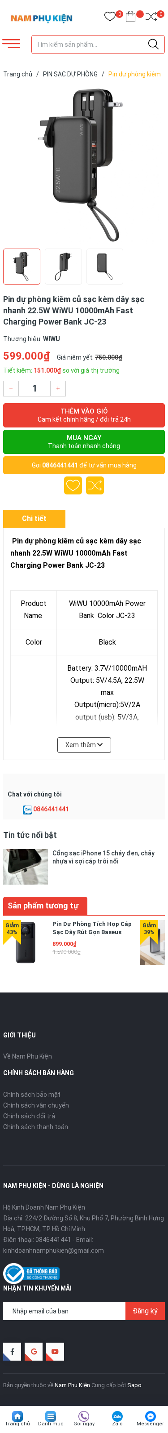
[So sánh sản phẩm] (151, 18)
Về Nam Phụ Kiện (27, 1056)
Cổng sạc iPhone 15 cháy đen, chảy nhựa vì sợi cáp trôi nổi (103, 857)
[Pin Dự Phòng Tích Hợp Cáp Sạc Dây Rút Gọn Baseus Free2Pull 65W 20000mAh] (25, 942)
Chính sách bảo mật (31, 1094)
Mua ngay (84, 441)
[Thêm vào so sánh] (95, 485)
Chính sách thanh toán (35, 1126)
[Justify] (153, 44)
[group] (84, 165)
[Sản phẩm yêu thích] (110, 18)
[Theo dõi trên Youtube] (55, 1352)
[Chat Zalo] (27, 809)
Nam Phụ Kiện (72, 1385)
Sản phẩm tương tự (43, 905)
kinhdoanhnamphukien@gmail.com (53, 1250)
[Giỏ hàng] (130, 18)
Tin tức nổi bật (30, 835)
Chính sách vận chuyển (36, 1105)
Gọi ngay (84, 1424)
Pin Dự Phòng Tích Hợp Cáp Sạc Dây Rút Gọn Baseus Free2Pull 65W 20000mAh (92, 932)
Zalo (117, 1424)
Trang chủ (17, 1424)
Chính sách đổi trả (29, 1116)
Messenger (150, 1424)
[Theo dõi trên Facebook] (12, 1352)
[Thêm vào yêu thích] (73, 485)
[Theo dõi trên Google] (34, 1352)
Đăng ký (145, 1311)
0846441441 (60, 465)
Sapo (134, 1385)
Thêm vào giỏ (84, 415)
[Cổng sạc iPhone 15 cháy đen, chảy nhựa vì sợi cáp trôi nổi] (25, 867)
